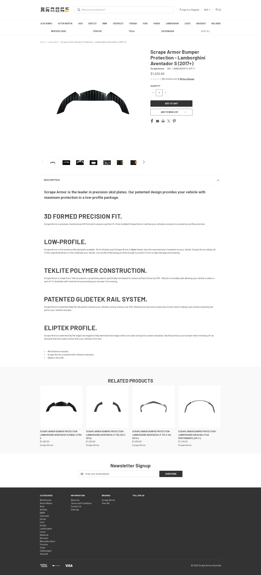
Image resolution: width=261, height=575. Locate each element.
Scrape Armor (108, 500)
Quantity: (155, 86)
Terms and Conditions (81, 503)
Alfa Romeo (46, 23)
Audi (80, 23)
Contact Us (76, 506)
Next (143, 162)
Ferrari (133, 23)
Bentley (93, 23)
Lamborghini (172, 23)
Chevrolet (118, 23)
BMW (104, 23)
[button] (186, 79)
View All (105, 503)
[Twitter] (168, 121)
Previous (42, 162)
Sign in (185, 10)
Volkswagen (167, 31)
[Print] (163, 121)
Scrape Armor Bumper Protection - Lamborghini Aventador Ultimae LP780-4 (61, 435)
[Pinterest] (174, 121)
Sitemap (75, 509)
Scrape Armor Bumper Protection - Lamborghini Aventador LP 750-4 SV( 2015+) (151, 435)
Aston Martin (65, 23)
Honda (156, 23)
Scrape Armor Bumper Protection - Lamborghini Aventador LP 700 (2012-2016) (106, 435)
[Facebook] (151, 121)
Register (195, 10)
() (219, 10)
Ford (145, 23)
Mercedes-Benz (58, 31)
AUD (206, 10)
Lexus (187, 23)
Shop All (205, 31)
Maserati (201, 23)
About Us (75, 500)
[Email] (157, 121)
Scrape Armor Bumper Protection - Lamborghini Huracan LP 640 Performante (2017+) (197, 435)
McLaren (216, 23)
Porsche (97, 31)
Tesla (132, 31)
